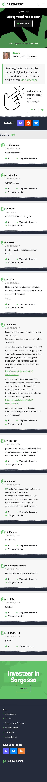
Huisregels (9, 732)
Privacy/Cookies (11, 727)
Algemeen (32, 56)
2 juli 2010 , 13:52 (12, 569)
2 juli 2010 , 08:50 (12, 148)
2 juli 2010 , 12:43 (12, 535)
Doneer (23, 688)
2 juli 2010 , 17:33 (12, 636)
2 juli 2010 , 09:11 (12, 212)
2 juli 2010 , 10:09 (12, 328)
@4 (6, 489)
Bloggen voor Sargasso (15, 723)
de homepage (29, 80)
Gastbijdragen (11, 737)
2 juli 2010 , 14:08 (12, 602)
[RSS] (21, 751)
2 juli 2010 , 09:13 (12, 246)
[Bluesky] (13, 751)
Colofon (8, 718)
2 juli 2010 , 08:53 (12, 178)
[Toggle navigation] (43, 4)
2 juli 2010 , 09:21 (12, 283)
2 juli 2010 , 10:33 (12, 444)
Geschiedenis (10, 714)
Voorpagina (24, 12)
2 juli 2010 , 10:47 (12, 485)
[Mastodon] (6, 751)
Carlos (12, 324)
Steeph (16, 52)
